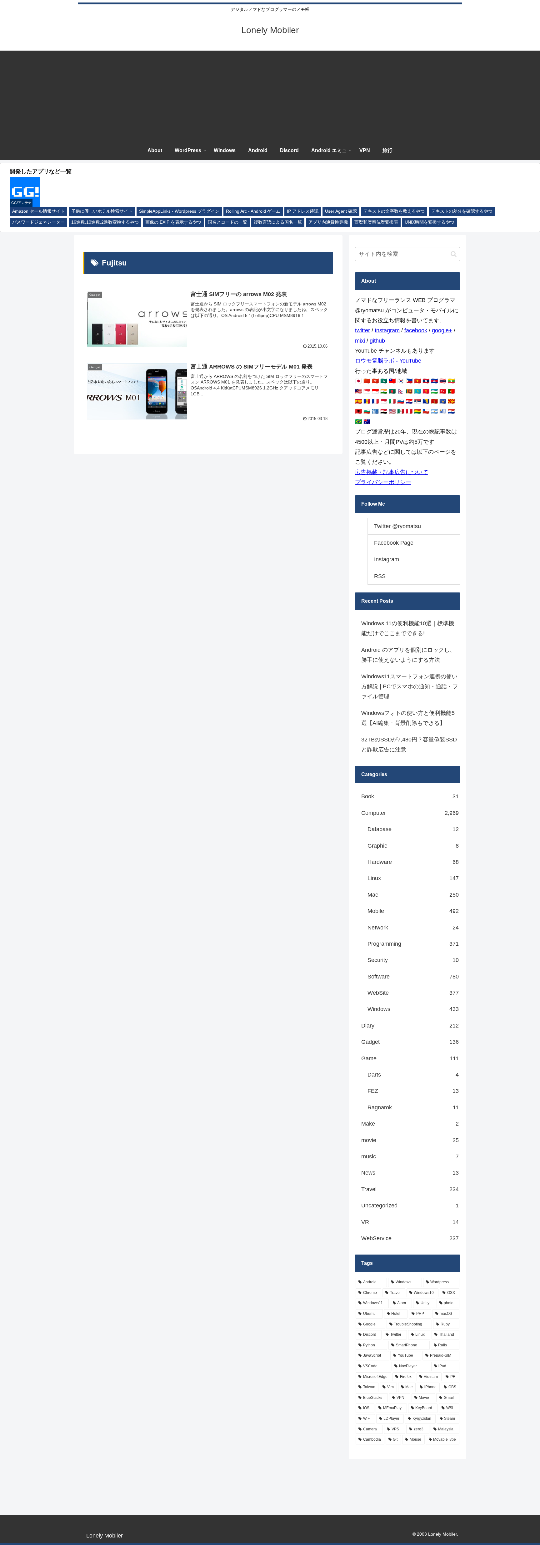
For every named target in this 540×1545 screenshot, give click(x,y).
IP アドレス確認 (302, 211)
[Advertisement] (270, 94)
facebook (415, 330)
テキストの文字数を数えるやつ (394, 211)
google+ (442, 330)
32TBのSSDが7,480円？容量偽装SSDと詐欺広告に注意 (409, 744)
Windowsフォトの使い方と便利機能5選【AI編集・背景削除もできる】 (408, 718)
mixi (360, 341)
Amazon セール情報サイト (38, 211)
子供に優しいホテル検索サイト (101, 211)
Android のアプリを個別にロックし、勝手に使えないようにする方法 (408, 655)
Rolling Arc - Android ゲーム (253, 211)
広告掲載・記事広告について (391, 472)
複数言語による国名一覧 (278, 222)
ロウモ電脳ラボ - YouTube (388, 361)
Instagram (387, 330)
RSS (380, 576)
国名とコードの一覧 (227, 222)
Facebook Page (393, 543)
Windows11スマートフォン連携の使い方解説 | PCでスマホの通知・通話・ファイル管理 (409, 686)
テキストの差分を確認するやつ (461, 211)
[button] (453, 254)
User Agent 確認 (341, 211)
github (377, 341)
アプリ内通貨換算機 (328, 222)
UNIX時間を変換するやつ (429, 222)
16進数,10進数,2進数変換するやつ (105, 222)
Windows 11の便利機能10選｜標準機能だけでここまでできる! (407, 628)
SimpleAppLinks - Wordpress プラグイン (179, 211)
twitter (362, 330)
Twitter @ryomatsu (397, 526)
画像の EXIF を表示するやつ (173, 222)
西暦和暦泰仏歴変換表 (376, 222)
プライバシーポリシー (383, 482)
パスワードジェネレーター (38, 222)
